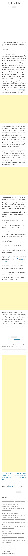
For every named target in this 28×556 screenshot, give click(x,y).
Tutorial (15, 344)
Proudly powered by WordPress (8, 551)
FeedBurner (17, 339)
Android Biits (14, 3)
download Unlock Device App (11, 258)
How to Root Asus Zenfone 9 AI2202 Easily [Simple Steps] (20, 475)
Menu (14, 7)
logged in (10, 486)
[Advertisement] (14, 23)
